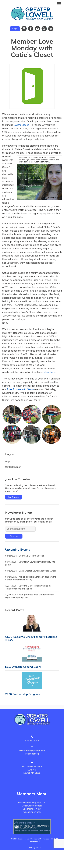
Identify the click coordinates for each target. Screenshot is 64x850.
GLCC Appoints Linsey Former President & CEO (31, 638)
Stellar (38, 847)
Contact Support (13, 467)
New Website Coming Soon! (23, 667)
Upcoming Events (17, 549)
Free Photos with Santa (20, 389)
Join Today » (13, 497)
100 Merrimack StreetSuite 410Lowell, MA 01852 (32, 769)
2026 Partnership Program (22, 694)
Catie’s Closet (21, 124)
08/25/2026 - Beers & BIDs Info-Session (25, 555)
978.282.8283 (32, 740)
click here (49, 372)
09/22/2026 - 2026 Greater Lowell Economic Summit (30, 570)
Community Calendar (32, 805)
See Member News (32, 809)
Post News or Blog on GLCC (32, 802)
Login (15, 28)
